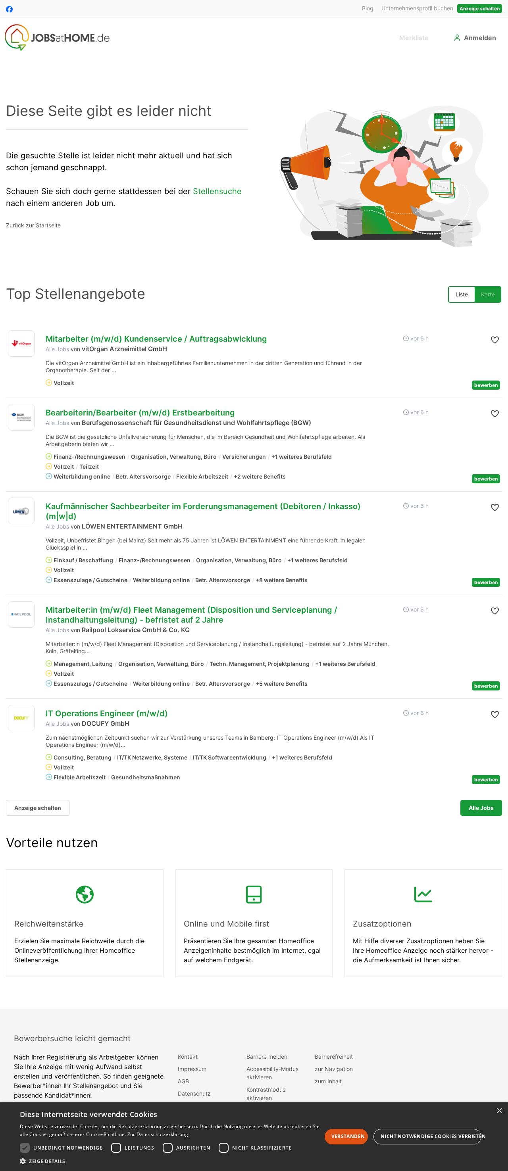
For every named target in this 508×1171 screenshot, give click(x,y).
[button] (487, 340)
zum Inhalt (328, 1081)
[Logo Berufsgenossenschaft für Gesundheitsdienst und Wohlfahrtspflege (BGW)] (21, 417)
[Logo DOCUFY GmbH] (21, 718)
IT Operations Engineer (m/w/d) (107, 713)
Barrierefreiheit (334, 1056)
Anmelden (480, 38)
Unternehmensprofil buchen (417, 8)
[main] (254, 532)
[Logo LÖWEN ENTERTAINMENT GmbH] (21, 511)
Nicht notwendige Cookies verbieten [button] (431, 1136)
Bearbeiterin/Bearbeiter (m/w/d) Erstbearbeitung (140, 412)
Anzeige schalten (480, 9)
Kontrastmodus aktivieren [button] (265, 1093)
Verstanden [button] (348, 1136)
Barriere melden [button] (266, 1056)
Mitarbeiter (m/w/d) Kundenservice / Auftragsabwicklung (156, 339)
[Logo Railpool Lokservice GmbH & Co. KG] (21, 614)
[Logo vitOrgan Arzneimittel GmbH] (21, 343)
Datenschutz (194, 1093)
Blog (367, 8)
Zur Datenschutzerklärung (157, 1134)
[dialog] (254, 1136)
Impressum (192, 1068)
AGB (183, 1081)
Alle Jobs (57, 349)
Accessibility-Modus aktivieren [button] (272, 1073)
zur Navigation (334, 1068)
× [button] (499, 1111)
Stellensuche (217, 191)
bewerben (486, 385)
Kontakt (188, 1056)
